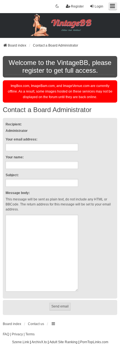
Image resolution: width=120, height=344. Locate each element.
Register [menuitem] (77, 6)
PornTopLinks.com (94, 342)
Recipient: (14, 124)
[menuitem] (17, 334)
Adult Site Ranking (63, 342)
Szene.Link (20, 342)
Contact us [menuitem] (36, 324)
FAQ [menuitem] (6, 334)
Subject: (12, 175)
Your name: (15, 157)
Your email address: (21, 139)
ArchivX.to (39, 342)
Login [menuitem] (99, 6)
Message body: (18, 193)
